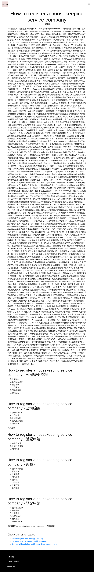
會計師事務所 (57, 100)
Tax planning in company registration (30, 526)
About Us (11, 566)
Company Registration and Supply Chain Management (34, 544)
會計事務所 (32, 240)
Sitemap (10, 557)
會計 (9, 125)
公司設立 (75, 262)
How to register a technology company (27, 538)
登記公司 (15, 350)
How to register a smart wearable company (29, 541)
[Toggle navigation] (89, 4)
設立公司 (37, 295)
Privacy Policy (13, 561)
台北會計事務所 (25, 59)
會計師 (79, 199)
